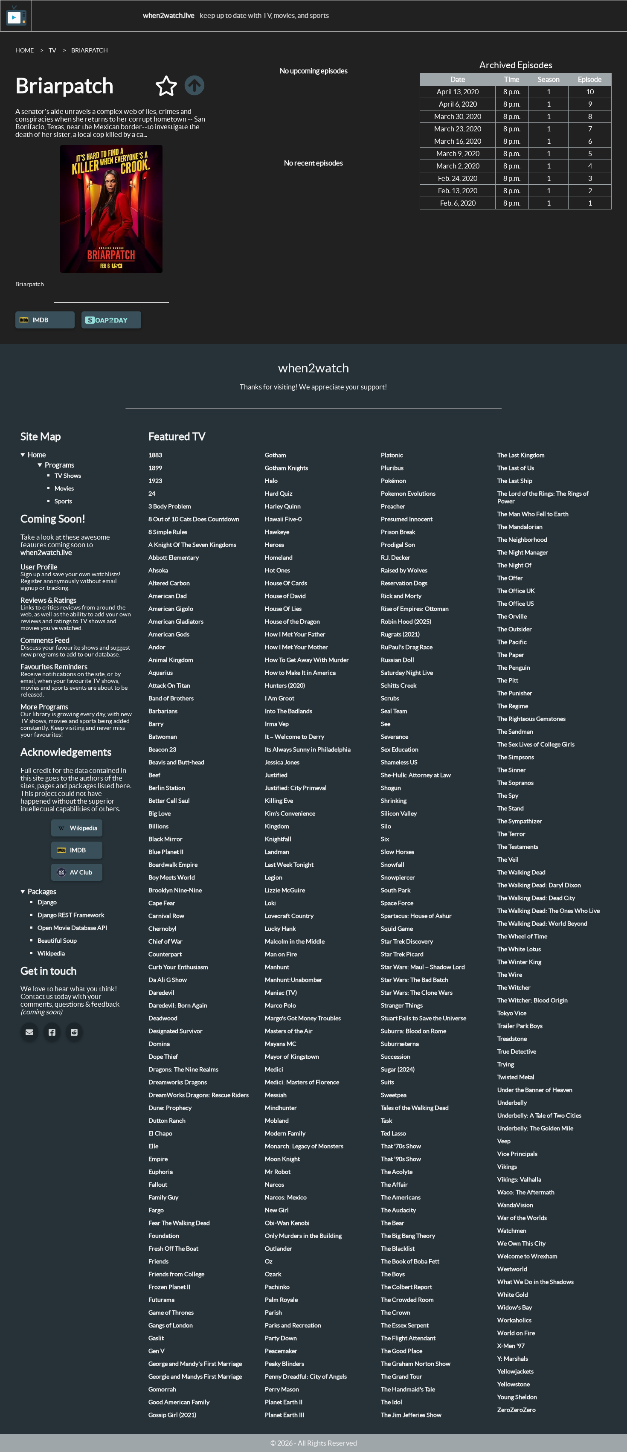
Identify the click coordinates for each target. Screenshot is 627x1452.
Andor (156, 647)
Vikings (507, 1166)
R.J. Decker (395, 557)
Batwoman (162, 736)
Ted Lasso (393, 1133)
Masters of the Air (289, 1031)
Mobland (277, 1120)
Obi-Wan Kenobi (287, 1223)
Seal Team (394, 711)
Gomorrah (162, 1389)
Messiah (276, 1095)
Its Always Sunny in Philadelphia (308, 749)
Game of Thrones (171, 1312)
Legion (273, 877)
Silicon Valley (399, 813)
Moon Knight (282, 1159)
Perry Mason (282, 1389)
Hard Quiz (279, 493)
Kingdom (277, 826)
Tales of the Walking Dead (415, 1107)
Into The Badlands (288, 711)
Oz (269, 1261)
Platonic (392, 455)
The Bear (392, 1223)
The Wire (509, 974)
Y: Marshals (512, 1358)
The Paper (510, 654)
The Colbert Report (406, 1287)
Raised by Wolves (404, 570)
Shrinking (393, 800)
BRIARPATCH (89, 50)
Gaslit (156, 1338)
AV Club (81, 872)
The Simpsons (515, 757)
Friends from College (176, 1274)
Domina (159, 1043)
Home (37, 455)
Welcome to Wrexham (527, 1256)
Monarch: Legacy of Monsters (304, 1146)
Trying (505, 1064)
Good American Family (178, 1402)
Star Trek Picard (402, 954)
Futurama (161, 1299)
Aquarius (160, 672)
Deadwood (162, 1018)
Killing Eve (279, 800)
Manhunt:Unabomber (293, 979)
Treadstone (512, 1038)
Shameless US (399, 762)
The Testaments (517, 846)
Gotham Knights (286, 468)
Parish (273, 1312)
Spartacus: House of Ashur (416, 915)
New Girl (277, 1210)
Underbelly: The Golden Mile (535, 1128)
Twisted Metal (515, 1077)
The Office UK (516, 590)
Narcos (274, 1184)
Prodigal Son (398, 544)
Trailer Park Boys (520, 1025)
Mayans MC (280, 1043)
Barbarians (162, 711)
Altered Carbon (169, 583)
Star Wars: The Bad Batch (414, 979)
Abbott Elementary (173, 557)
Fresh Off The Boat (173, 1248)
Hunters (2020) (285, 685)
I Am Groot (279, 698)
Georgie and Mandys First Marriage (195, 1376)
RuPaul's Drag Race (407, 647)
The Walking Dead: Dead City (536, 897)
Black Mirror (165, 839)
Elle (153, 1146)
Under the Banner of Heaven (534, 1089)
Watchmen (511, 1230)
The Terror (511, 834)
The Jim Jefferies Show (411, 1414)
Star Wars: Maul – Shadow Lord (423, 967)
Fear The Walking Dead (179, 1223)
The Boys (393, 1274)
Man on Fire (281, 954)
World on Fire (516, 1333)
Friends (158, 1261)
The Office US (515, 603)
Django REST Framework (71, 915)
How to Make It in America (300, 672)
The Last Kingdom (521, 455)
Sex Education (399, 749)
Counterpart (165, 954)
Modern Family (285, 1133)
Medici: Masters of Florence (302, 1082)
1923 (155, 480)
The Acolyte (396, 1171)
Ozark (273, 1274)
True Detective (516, 1051)
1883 (155, 455)
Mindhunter (281, 1107)
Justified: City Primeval (296, 787)
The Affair (394, 1184)
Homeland (279, 557)
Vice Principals (517, 1153)
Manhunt (277, 967)
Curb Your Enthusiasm (178, 967)
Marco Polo (280, 1005)
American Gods (168, 634)
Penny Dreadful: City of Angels (306, 1376)
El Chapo (160, 1133)
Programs (59, 465)
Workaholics (514, 1320)
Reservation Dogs (404, 583)
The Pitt (507, 680)
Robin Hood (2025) (406, 621)
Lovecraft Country (289, 915)
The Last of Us (515, 468)
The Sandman (515, 731)
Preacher (393, 506)
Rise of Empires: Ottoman (415, 608)
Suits (387, 1082)
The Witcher (514, 987)
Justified (276, 775)
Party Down (281, 1338)
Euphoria (160, 1171)
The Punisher (514, 693)
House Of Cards (286, 583)
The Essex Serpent (405, 1325)
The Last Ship (514, 480)
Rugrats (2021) (400, 634)
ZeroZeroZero (516, 1409)
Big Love (159, 813)
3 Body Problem (169, 506)
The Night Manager (522, 552)
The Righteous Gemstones (531, 718)
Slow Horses (397, 851)
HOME (24, 50)
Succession (395, 1056)
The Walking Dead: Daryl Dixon (539, 885)
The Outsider (514, 629)
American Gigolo (170, 608)
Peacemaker (281, 1350)
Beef (154, 775)
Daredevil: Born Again (177, 1005)
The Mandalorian (520, 526)
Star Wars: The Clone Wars (417, 992)
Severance (394, 736)
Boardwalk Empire (172, 864)
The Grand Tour (401, 1376)
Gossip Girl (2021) (172, 1414)
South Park (395, 890)
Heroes (274, 544)
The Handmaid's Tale (408, 1389)
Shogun (391, 787)
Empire (158, 1159)
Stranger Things (402, 1005)
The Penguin (513, 667)
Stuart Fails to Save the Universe (423, 1018)
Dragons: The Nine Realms (183, 1069)
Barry (155, 723)
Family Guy (163, 1197)
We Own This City (521, 1243)
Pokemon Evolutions (408, 493)
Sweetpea (393, 1095)
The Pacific (512, 642)
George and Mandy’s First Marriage (195, 1363)
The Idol (391, 1402)
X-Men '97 (511, 1345)
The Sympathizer (519, 821)
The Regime (512, 706)
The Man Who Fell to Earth (533, 514)
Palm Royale (281, 1299)
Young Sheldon (517, 1397)
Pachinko (277, 1287)
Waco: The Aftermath (525, 1192)
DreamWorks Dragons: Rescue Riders (198, 1095)
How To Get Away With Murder (307, 659)
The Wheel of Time (522, 936)
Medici (274, 1069)
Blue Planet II (165, 851)
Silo (386, 826)
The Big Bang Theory (408, 1235)
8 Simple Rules (167, 532)
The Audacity (398, 1210)
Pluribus (392, 468)
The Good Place (401, 1350)
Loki (270, 903)
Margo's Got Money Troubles (303, 1018)
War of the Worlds (522, 1217)
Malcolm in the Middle (295, 941)
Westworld (512, 1269)
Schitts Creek (398, 685)
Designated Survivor (175, 1031)
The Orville (512, 616)
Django (47, 902)
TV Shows (68, 475)
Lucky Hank (280, 928)
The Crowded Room (407, 1299)
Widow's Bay (514, 1307)
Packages (42, 891)
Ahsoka (158, 570)
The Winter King (519, 961)
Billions (158, 826)
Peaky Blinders (284, 1363)
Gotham (275, 455)
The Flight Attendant (408, 1338)
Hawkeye (277, 532)
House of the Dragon (292, 621)
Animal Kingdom (170, 659)
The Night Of (514, 565)
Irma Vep (277, 723)
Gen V (156, 1350)
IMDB (40, 320)
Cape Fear (161, 903)
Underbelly (512, 1102)
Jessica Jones (282, 762)
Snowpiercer (398, 877)
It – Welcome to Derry (294, 736)
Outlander (278, 1248)
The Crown (395, 1312)
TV (52, 50)
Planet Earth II (283, 1402)
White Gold (512, 1294)
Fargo (156, 1210)
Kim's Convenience (290, 813)
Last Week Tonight (289, 864)
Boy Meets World (171, 877)
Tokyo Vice (511, 1013)
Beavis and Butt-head (176, 762)
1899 (155, 468)
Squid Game (397, 928)
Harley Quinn (283, 506)
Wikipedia (83, 828)
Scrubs (390, 698)
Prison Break (398, 532)
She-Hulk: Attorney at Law (416, 775)
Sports (63, 501)
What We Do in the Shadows (535, 1281)
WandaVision (515, 1205)
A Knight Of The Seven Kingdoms (192, 544)
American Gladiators (175, 621)
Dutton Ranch (167, 1120)
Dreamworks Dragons (177, 1082)
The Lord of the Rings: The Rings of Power (543, 497)
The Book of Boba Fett (410, 1261)
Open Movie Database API (72, 927)
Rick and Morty (401, 595)
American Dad (167, 595)
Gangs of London (170, 1325)
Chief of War (165, 941)
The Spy (507, 795)
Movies (64, 488)
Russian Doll (397, 659)
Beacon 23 (162, 749)
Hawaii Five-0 (283, 519)
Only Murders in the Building (303, 1235)
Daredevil (161, 992)
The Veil (508, 859)
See (385, 723)
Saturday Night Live (407, 672)
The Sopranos (515, 782)
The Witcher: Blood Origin (532, 1000)
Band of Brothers (171, 698)
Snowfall (392, 864)
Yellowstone (513, 1384)
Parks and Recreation (293, 1325)
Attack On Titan (169, 685)
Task (386, 1120)
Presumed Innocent (407, 519)
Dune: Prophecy (170, 1107)
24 (151, 493)
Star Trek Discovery (407, 941)
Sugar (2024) (398, 1069)
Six (385, 839)
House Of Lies (283, 608)
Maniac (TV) (281, 992)
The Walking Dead (521, 872)
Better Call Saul (169, 800)
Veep (504, 1141)
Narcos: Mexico (286, 1197)
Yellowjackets (515, 1371)
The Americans (401, 1197)
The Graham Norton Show (415, 1363)
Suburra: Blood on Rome (413, 1031)
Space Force (397, 903)
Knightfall (278, 839)
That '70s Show (401, 1146)
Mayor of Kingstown (292, 1056)
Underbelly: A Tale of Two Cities (539, 1115)
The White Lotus (519, 949)
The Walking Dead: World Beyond (542, 923)
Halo (271, 480)
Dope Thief (163, 1056)
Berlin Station (166, 787)
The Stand (510, 808)
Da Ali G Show (167, 979)
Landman (277, 851)
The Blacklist (398, 1248)
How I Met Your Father (295, 634)
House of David (285, 595)
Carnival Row (166, 915)
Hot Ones (277, 570)
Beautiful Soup (57, 940)
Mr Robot (277, 1171)
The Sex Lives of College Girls (536, 744)
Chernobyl (162, 928)
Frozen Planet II (169, 1287)
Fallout (157, 1184)
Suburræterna (400, 1043)
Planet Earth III (284, 1414)
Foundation (163, 1235)
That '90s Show (401, 1159)
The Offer (510, 578)
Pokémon (393, 480)
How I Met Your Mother (296, 647)
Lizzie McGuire (285, 890)
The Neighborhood (522, 539)
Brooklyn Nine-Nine (175, 890)
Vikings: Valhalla (519, 1179)
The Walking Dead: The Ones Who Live (548, 910)
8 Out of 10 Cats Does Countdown (193, 519)
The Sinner (511, 770)
